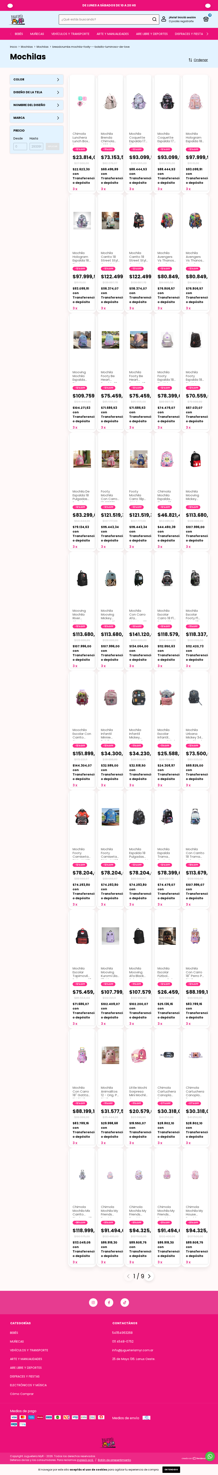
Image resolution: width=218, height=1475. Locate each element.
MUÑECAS (37, 34)
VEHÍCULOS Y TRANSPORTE (70, 34)
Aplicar (52, 146)
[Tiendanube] (194, 1458)
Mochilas (27, 47)
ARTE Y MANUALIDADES (113, 34)
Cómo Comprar (22, 1394)
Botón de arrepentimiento (114, 1460)
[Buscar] (154, 19)
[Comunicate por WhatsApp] (210, 1456)
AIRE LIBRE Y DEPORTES (152, 34)
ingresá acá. (85, 1460)
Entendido (171, 1469)
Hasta (34, 138)
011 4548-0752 (122, 1341)
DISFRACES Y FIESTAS (190, 34)
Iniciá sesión (187, 17)
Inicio (13, 47)
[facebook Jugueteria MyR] (109, 1302)
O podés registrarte (181, 21)
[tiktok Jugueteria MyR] (124, 1302)
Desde (18, 138)
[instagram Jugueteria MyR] (93, 1302)
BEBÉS (19, 34)
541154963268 (122, 1333)
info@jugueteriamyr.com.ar (132, 1350)
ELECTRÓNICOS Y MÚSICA (28, 1385)
